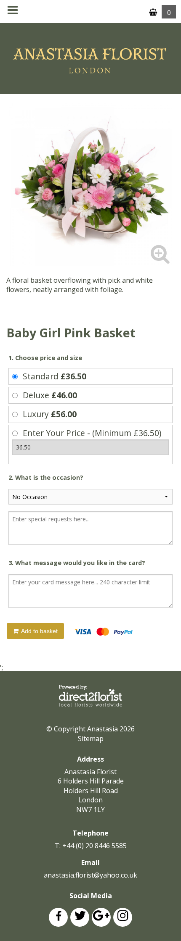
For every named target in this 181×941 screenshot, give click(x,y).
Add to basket (39, 631)
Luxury (50, 414)
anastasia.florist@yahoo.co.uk (90, 875)
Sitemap (91, 738)
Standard (54, 376)
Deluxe (50, 395)
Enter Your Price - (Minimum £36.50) (92, 433)
